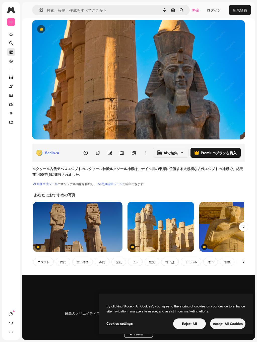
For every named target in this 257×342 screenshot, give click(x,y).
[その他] (11, 332)
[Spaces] (11, 86)
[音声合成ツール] (11, 113)
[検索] (11, 43)
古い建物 (83, 262)
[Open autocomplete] (39, 10)
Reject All (189, 323)
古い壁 (169, 262)
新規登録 (240, 10)
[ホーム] (11, 34)
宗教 (227, 262)
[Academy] (11, 323)
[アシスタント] (11, 122)
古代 (63, 262)
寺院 (102, 262)
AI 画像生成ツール (45, 184)
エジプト (43, 262)
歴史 (119, 262)
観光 (152, 262)
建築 (211, 262)
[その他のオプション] (146, 153)
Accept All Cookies (228, 323)
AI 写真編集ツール (110, 184)
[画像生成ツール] (11, 95)
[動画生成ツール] (11, 104)
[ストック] (11, 52)
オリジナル (66, 29)
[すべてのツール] (11, 77)
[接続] (11, 314)
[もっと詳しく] (11, 61)
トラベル (191, 262)
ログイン (214, 10)
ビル (135, 262)
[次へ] (243, 227)
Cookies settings (119, 323)
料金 (195, 10)
